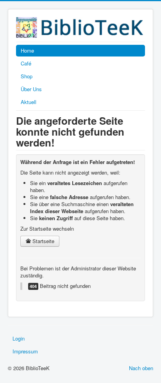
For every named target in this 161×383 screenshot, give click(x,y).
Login (19, 338)
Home (27, 50)
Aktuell (28, 102)
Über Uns (31, 89)
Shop (26, 76)
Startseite (42, 241)
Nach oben (141, 368)
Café (26, 63)
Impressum (25, 351)
